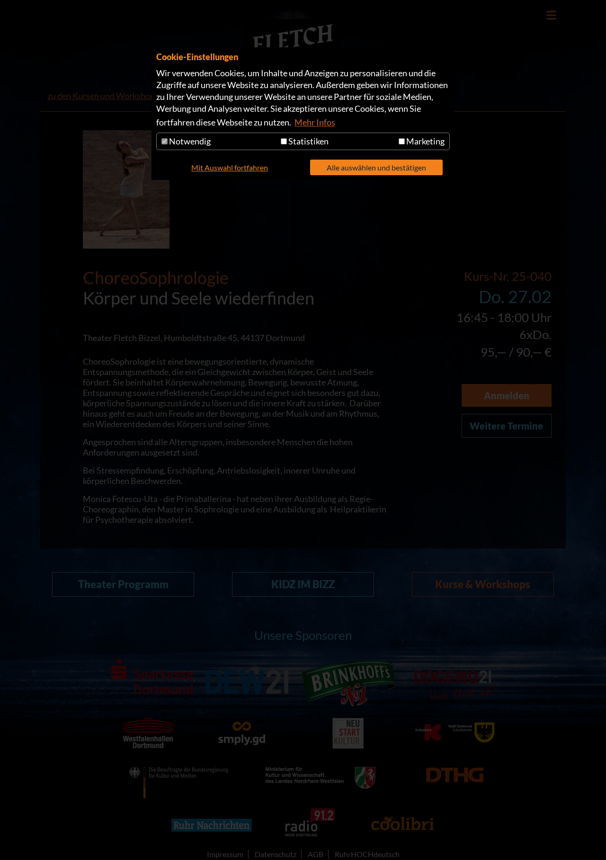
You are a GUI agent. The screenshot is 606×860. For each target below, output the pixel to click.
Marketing (425, 141)
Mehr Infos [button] (314, 122)
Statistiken (308, 141)
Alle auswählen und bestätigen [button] (376, 167)
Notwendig (189, 141)
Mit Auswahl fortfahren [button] (229, 167)
